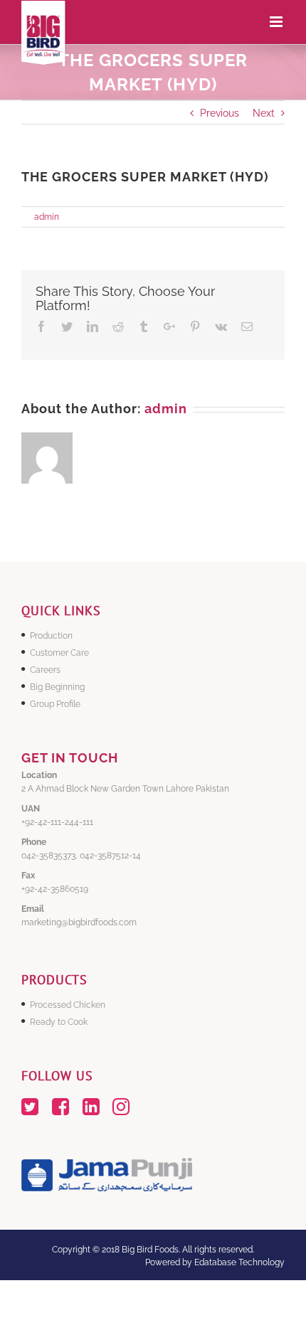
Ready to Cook (59, 1022)
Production (51, 636)
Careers (45, 670)
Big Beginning (57, 687)
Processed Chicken (67, 1005)
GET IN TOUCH (69, 757)
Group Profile (55, 704)
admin (46, 217)
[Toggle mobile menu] (277, 21)
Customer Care (59, 653)
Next (264, 113)
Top (293, 1312)
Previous (219, 113)
